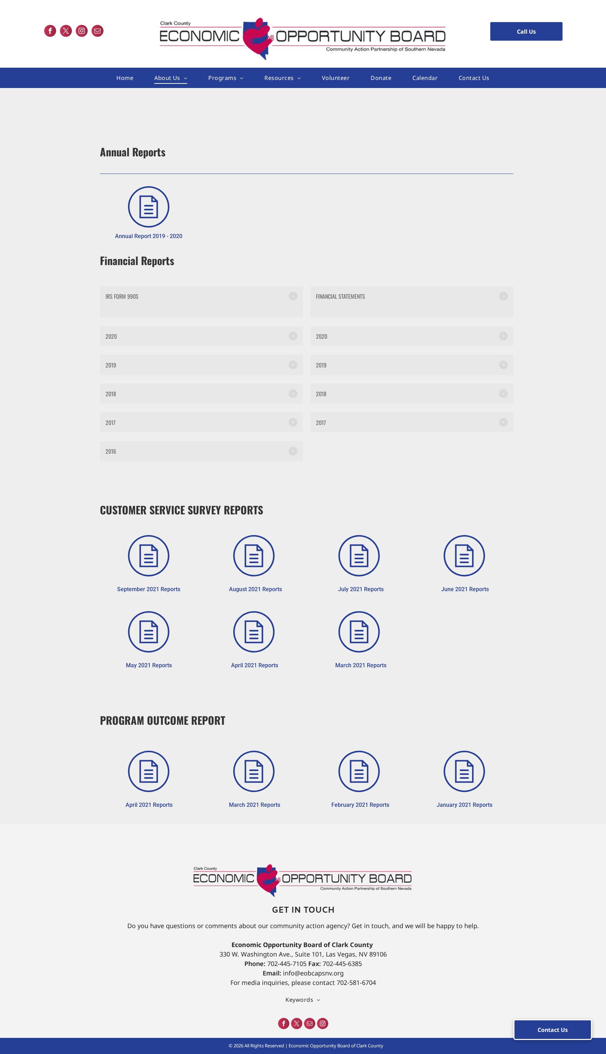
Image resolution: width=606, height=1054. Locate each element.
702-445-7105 (287, 963)
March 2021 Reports (360, 665)
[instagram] (82, 32)
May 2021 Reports (149, 665)
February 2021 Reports (360, 805)
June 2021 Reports (465, 589)
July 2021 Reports (361, 589)
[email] (97, 32)
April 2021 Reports (254, 665)
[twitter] (66, 32)
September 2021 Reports (148, 589)
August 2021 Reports (255, 589)
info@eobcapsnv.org (313, 973)
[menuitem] (125, 78)
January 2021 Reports (464, 805)
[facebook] (50, 32)
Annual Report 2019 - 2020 (148, 236)
